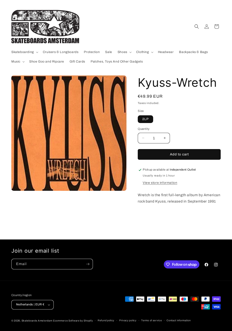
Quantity (144, 128)
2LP (145, 119)
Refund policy (106, 320)
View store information (160, 182)
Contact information (179, 320)
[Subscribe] (88, 264)
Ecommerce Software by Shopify (73, 320)
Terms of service (151, 320)
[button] (24, 52)
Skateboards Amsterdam (37, 320)
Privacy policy (128, 320)
